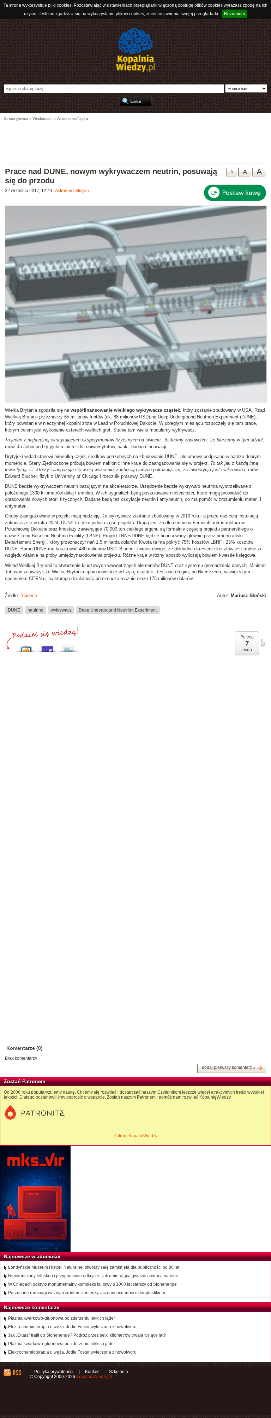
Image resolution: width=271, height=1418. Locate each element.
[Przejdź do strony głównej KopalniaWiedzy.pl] (135, 50)
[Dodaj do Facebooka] (47, 647)
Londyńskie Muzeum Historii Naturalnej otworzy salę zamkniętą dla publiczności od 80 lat (93, 1267)
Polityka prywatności (53, 1371)
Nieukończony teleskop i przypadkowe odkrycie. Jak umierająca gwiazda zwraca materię (93, 1275)
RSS (17, 1372)
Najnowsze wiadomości (32, 1256)
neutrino (35, 610)
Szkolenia (118, 1371)
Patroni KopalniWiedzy (135, 1135)
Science (28, 595)
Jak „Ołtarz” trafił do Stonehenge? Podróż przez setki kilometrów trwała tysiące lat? (87, 1335)
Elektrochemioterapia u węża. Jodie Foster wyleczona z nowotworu (72, 1326)
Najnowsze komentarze (31, 1307)
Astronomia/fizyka (72, 190)
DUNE (14, 610)
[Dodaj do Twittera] (68, 647)
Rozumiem (234, 13)
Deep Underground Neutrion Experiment (118, 610)
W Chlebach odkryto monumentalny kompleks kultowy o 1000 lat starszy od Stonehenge (92, 1284)
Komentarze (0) (24, 1048)
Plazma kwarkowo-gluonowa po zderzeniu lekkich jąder (61, 1318)
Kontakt (92, 1371)
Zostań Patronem (24, 1081)
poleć (262, 643)
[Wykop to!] (26, 647)
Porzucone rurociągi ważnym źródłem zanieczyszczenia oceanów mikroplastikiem (86, 1292)
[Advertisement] (135, 142)
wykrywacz (61, 610)
